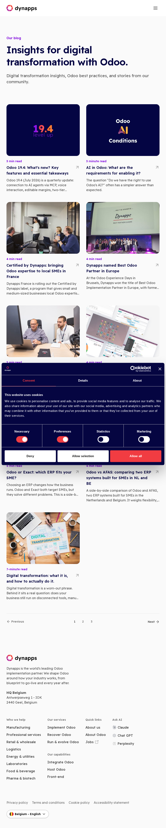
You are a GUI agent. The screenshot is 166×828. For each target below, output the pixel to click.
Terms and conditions (48, 803)
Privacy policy (17, 803)
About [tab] (137, 380)
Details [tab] (83, 380)
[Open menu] (155, 8)
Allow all (136, 456)
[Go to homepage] (21, 8)
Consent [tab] (29, 380)
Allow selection (83, 456)
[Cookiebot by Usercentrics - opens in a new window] (133, 369)
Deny (30, 456)
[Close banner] (160, 368)
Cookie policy (79, 803)
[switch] (62, 439)
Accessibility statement (111, 803)
